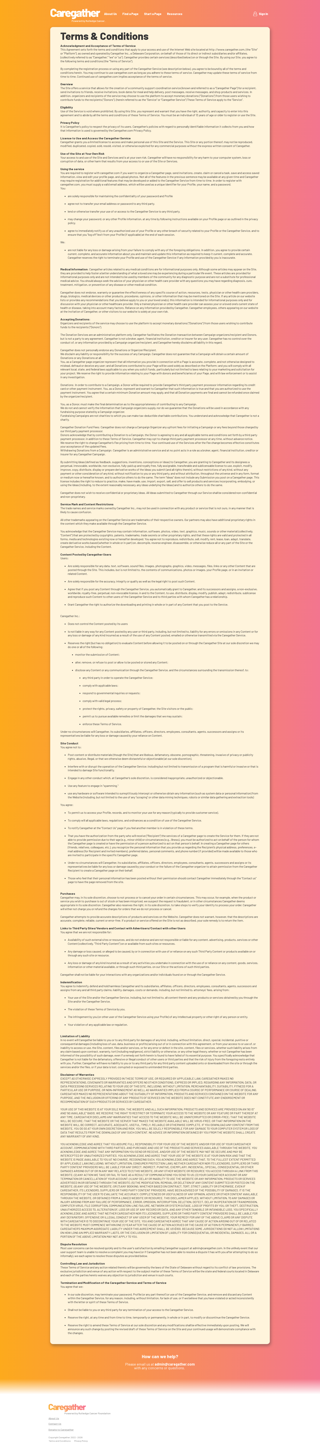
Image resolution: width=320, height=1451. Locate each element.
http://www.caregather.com (226, 49)
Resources (174, 14)
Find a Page (130, 14)
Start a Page (152, 14)
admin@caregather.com (207, 1248)
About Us (110, 14)
